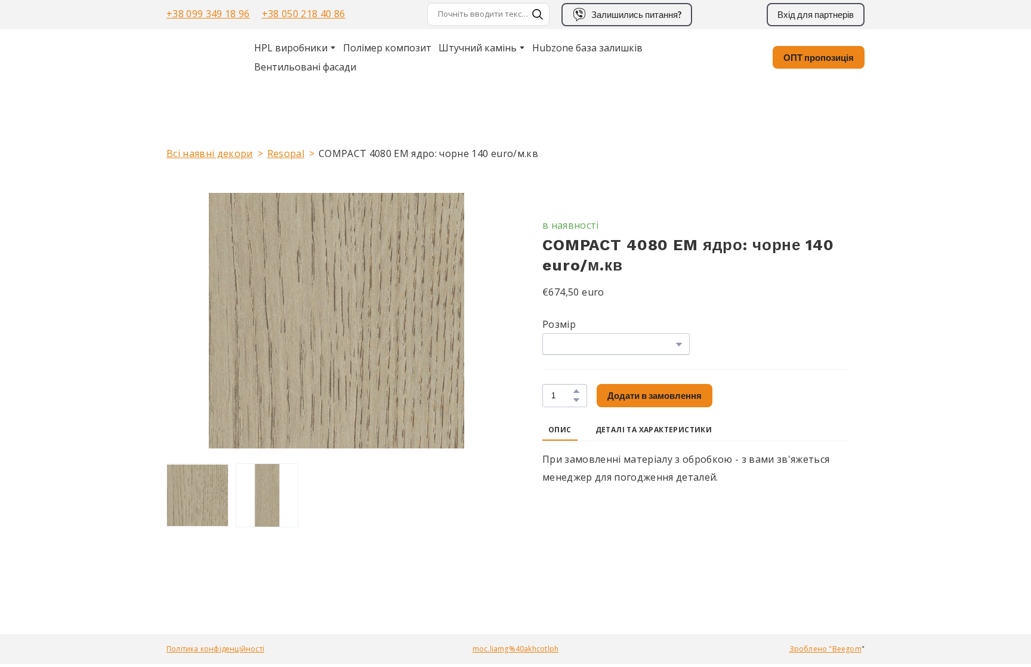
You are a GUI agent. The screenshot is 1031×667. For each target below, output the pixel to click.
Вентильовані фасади (305, 66)
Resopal (285, 153)
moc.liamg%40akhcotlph (515, 649)
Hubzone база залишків (587, 47)
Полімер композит (387, 47)
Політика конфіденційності (215, 649)
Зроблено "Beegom (825, 649)
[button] (537, 14)
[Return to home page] (196, 57)
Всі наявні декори (209, 153)
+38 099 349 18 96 (208, 13)
